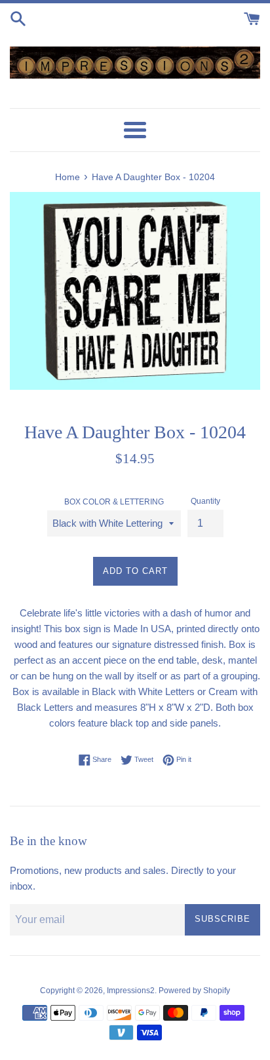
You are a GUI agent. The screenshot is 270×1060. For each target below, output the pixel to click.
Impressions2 (131, 990)
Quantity (205, 501)
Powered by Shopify (194, 990)
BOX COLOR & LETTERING (114, 501)
